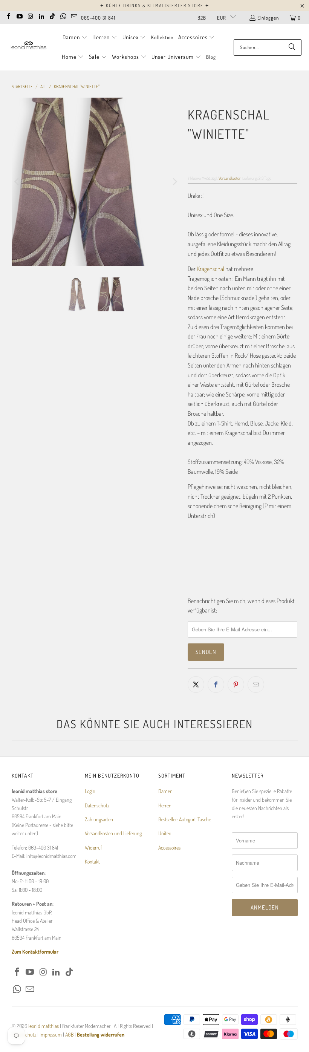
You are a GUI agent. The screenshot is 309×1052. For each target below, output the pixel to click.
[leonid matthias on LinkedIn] (41, 15)
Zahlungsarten (99, 819)
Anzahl (194, 531)
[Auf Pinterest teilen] (236, 684)
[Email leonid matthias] (74, 15)
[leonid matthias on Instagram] (31, 15)
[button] (75, 37)
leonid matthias (43, 1026)
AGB (69, 1034)
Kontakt (92, 861)
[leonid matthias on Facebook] (9, 15)
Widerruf (93, 847)
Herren (164, 805)
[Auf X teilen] (196, 684)
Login (90, 791)
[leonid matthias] (28, 47)
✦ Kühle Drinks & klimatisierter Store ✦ (155, 5)
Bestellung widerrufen (100, 1034)
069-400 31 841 (98, 18)
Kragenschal (210, 269)
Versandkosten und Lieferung (113, 833)
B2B (201, 18)
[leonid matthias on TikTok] (52, 15)
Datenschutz (97, 805)
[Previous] (17, 182)
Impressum (51, 1034)
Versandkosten (230, 178)
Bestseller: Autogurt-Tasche (184, 819)
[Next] (174, 182)
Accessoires (169, 847)
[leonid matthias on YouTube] (20, 15)
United (164, 833)
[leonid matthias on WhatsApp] (63, 15)
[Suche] (292, 47)
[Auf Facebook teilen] (216, 684)
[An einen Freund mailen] (256, 684)
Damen (165, 791)
